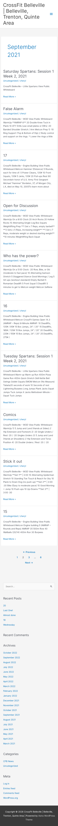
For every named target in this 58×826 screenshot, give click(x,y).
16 (5, 306)
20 (4, 605)
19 (4, 620)
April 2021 (8, 739)
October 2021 (10, 710)
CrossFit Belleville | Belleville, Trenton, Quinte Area (24, 14)
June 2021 (8, 729)
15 (5, 511)
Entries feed (9, 788)
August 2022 (9, 662)
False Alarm (13, 109)
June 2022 (8, 672)
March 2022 (9, 686)
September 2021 (11, 715)
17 (5, 155)
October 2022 (10, 652)
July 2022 (8, 667)
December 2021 (11, 700)
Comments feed (11, 793)
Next (29, 562)
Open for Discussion (20, 205)
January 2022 (10, 695)
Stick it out (12, 461)
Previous (29, 552)
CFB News (8, 761)
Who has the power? (21, 256)
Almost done (9, 615)
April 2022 (8, 681)
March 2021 (9, 743)
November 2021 (11, 705)
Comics (9, 414)
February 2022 (10, 691)
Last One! (8, 610)
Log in (6, 783)
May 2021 (8, 734)
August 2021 (9, 719)
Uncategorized (10, 80)
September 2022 (11, 657)
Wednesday (9, 625)
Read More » (9, 96)
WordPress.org (10, 798)
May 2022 (8, 676)
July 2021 (8, 724)
